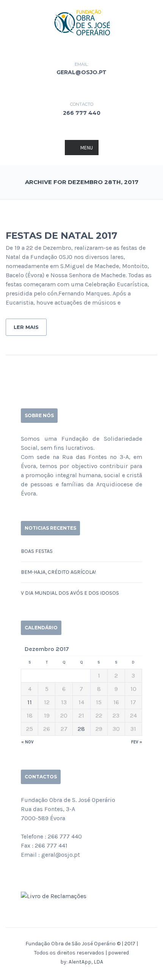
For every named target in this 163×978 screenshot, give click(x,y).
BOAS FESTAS (37, 551)
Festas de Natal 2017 (61, 235)
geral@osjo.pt (81, 72)
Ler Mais (26, 327)
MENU (86, 148)
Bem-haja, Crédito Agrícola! (58, 572)
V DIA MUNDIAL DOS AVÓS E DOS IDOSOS (70, 593)
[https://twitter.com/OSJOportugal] (35, 875)
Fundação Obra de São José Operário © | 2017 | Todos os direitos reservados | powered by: (81, 952)
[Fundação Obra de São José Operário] (81, 21)
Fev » (136, 742)
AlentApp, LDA (86, 962)
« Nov (27, 742)
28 (81, 728)
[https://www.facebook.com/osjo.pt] (23, 875)
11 (29, 702)
